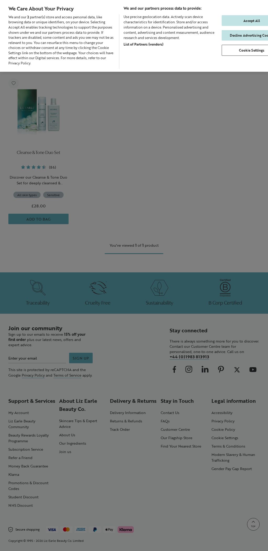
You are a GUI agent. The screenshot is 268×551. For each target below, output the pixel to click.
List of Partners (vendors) (143, 44)
